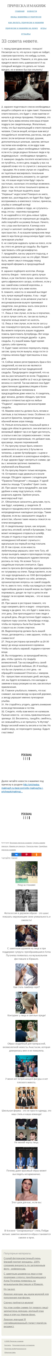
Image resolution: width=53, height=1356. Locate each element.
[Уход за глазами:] (26, 881)
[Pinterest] (26, 854)
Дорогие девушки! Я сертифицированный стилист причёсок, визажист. (25, 1323)
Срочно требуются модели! (18, 1302)
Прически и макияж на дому (21, 28)
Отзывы (26, 33)
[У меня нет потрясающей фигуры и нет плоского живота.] (26, 1075)
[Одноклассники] (37, 854)
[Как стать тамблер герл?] (26, 983)
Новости (32, 11)
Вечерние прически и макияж (21, 842)
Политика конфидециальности (15, 1349)
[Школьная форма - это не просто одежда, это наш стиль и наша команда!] (26, 1107)
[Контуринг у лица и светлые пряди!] (26, 1011)
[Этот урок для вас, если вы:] (26, 1198)
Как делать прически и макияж (26, 22)
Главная (19, 11)
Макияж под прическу (17, 846)
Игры (43, 28)
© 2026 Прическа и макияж (13, 1341)
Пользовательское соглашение (23, 1345)
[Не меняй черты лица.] (26, 1138)
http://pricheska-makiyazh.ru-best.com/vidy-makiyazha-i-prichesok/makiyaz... (22, 788)
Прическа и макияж (26, 5)
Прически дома (32, 846)
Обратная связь (10, 1352)
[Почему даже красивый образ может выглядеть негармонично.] (26, 1167)
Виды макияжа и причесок (26, 16)
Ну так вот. (9, 1289)
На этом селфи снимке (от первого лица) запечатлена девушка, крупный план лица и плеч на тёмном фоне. (26, 1311)
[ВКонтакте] (16, 854)
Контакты (7, 1345)
